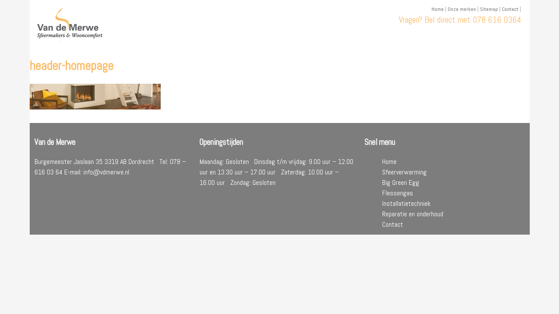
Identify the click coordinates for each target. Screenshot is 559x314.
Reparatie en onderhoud (412, 213)
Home (437, 9)
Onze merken (462, 9)
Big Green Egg (400, 182)
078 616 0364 (497, 19)
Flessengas (397, 193)
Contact (510, 9)
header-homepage (72, 65)
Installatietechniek (406, 203)
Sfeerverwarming (404, 172)
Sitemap (489, 9)
